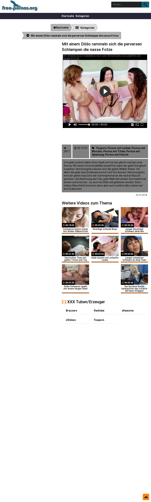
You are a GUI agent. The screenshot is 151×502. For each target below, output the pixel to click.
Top (146, 497)
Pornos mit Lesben (119, 148)
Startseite (68, 16)
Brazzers (71, 310)
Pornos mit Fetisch (117, 154)
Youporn (101, 148)
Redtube (99, 310)
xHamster (128, 310)
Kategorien (82, 16)
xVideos (71, 319)
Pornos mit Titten (114, 151)
